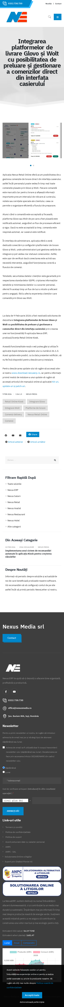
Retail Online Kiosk (14, 401)
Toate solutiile (14, 483)
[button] (30, 165)
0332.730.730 (15, 3)
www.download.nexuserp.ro (26, 373)
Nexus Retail (14, 502)
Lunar (7, 942)
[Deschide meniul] (57, 17)
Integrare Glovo (37, 401)
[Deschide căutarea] (49, 17)
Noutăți (49, 3)
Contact (58, 3)
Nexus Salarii (14, 496)
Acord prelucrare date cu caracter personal (25, 842)
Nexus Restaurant (16, 514)
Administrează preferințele (32, 1002)
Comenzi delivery (13, 414)
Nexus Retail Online (37, 414)
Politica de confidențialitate (18, 832)
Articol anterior (15, 441)
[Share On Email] (20, 435)
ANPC (8, 847)
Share (34, 434)
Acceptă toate (32, 995)
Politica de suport (13, 837)
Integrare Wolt (12, 408)
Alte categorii (14, 526)
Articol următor (37, 441)
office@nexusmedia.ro (19, 708)
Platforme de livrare (35, 408)
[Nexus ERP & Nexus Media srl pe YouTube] (13, 435)
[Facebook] (6, 691)
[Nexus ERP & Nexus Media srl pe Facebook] (6, 435)
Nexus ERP (13, 490)
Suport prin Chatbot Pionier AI (18, 861)
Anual (16, 942)
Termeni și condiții (13, 827)
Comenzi (9, 420)
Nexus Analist (14, 508)
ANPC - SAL (10, 851)
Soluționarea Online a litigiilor (18, 856)
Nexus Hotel (14, 520)
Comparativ (29, 942)
